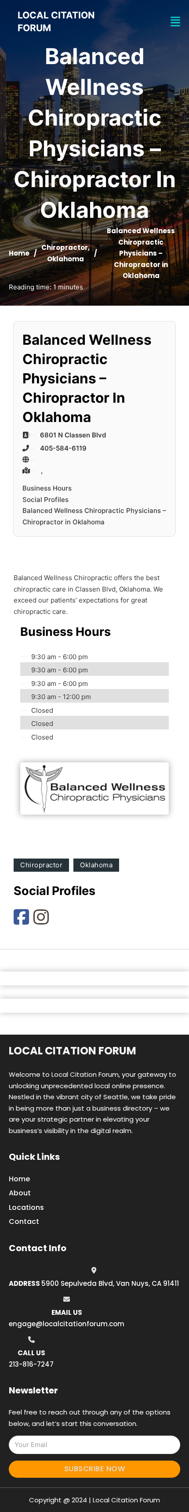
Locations (26, 1207)
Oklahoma (65, 258)
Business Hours (47, 488)
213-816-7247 (31, 1364)
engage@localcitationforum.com (66, 1323)
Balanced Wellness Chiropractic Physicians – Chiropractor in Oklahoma (94, 516)
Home (19, 253)
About (20, 1193)
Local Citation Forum (72, 1050)
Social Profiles (45, 499)
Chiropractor (64, 247)
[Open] (175, 21)
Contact (24, 1221)
